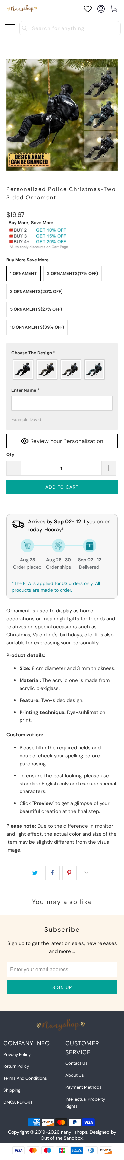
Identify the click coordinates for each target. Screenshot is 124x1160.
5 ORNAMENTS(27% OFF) (36, 309)
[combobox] (70, 28)
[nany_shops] (23, 9)
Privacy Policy (17, 1054)
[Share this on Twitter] (35, 873)
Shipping (11, 1090)
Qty (10, 454)
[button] (61, 353)
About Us (74, 1075)
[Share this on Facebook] (52, 873)
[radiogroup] (61, 369)
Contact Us (76, 1063)
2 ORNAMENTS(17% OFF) (72, 273)
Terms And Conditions (25, 1078)
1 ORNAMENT (23, 273)
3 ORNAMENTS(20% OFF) (36, 291)
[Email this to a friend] (87, 873)
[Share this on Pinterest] (69, 873)
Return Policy (16, 1066)
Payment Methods (83, 1087)
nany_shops (74, 1132)
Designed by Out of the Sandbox (78, 1135)
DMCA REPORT (18, 1102)
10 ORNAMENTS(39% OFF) (37, 327)
